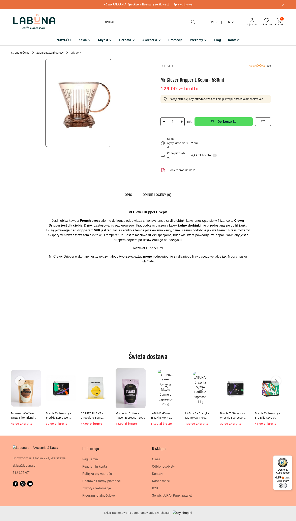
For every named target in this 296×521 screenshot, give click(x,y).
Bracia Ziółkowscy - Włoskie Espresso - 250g (232, 415)
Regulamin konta (94, 466)
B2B (155, 488)
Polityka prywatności (97, 474)
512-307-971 (22, 473)
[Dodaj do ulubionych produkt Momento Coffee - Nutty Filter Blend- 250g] (36, 373)
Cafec (151, 261)
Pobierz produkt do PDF (183, 170)
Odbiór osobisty (163, 466)
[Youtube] (30, 484)
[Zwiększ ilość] (181, 122)
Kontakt (157, 474)
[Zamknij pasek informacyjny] (283, 4)
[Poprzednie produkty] (20, 381)
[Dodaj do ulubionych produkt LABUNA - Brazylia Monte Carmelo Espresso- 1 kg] (211, 373)
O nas (156, 459)
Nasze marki (161, 481)
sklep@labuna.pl (24, 465)
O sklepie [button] (159, 448)
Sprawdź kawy (183, 4)
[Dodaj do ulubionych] (263, 121)
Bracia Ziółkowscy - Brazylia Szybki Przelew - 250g (267, 415)
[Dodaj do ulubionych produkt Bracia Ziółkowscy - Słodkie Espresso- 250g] (71, 373)
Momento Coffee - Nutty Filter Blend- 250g (22, 415)
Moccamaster (237, 256)
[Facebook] (15, 484)
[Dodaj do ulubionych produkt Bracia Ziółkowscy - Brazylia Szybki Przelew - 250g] (280, 373)
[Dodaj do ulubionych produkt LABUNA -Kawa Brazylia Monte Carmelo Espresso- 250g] (176, 373)
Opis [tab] (128, 195)
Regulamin (90, 459)
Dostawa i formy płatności (101, 481)
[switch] (283, 485)
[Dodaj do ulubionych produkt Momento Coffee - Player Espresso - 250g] (141, 373)
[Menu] (289, 457)
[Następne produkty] (276, 381)
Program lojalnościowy (99, 495)
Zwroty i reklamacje (96, 488)
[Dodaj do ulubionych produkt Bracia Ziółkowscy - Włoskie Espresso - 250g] (245, 373)
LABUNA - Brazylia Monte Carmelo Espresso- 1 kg (197, 415)
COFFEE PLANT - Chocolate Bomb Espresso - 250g (92, 415)
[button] (78, 103)
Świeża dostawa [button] (148, 356)
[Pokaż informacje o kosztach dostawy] (215, 155)
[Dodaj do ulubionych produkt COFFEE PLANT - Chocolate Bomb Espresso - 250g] (106, 373)
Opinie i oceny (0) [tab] (157, 195)
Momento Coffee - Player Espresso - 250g (130, 415)
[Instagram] (23, 484)
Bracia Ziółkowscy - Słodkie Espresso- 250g (58, 415)
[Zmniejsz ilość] (164, 122)
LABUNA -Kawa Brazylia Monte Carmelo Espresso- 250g (162, 415)
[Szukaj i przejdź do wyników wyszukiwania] (193, 22)
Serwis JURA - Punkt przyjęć (172, 495)
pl (213, 22)
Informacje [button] (90, 448)
